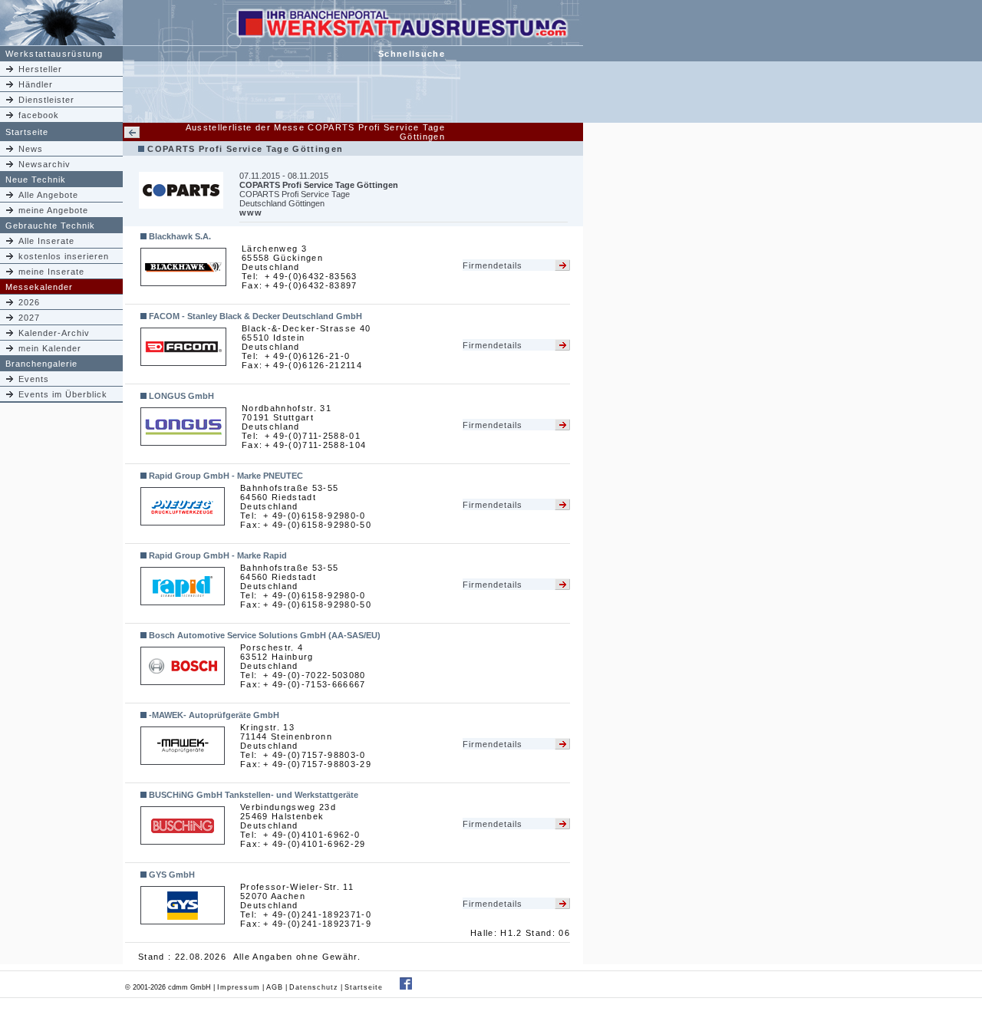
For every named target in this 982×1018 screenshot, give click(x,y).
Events (33, 379)
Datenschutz (313, 987)
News (30, 148)
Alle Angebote (48, 194)
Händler (35, 84)
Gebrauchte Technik (50, 225)
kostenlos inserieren (63, 256)
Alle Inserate (46, 240)
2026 (29, 302)
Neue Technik (35, 179)
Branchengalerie (41, 363)
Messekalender (39, 287)
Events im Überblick (62, 394)
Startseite (26, 132)
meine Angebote (53, 210)
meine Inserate (51, 271)
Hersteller (40, 69)
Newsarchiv (44, 164)
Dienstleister (46, 99)
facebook (38, 115)
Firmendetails (492, 265)
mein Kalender (49, 348)
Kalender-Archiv (54, 333)
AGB (274, 987)
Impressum (238, 987)
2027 (29, 317)
